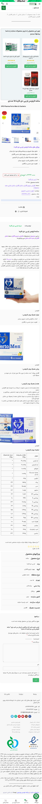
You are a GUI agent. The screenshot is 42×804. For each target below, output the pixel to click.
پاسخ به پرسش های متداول (13, 725)
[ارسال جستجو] (3, 8)
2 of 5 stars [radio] (29, 639)
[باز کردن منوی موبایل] (40, 4)
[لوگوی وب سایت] (33, 4)
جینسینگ (8, 259)
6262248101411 (26, 194)
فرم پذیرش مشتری (15, 722)
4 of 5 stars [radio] (27, 639)
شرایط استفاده (16, 727)
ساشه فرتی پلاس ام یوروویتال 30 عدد (31, 57)
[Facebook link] (29, 716)
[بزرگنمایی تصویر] (37, 133)
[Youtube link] (22, 716)
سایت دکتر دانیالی (29, 238)
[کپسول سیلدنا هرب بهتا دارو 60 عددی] (30, 78)
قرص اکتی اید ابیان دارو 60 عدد (11, 56)
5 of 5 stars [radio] (26, 639)
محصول (33, 236)
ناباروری (23, 191)
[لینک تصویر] (33, 743)
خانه (39, 15)
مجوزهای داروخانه (35, 725)
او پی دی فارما (32, 179)
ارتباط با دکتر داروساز (35, 722)
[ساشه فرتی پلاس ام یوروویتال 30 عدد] (30, 46)
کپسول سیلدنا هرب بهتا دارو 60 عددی (31, 89)
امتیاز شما (36, 639)
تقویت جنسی (30, 191)
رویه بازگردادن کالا (16, 732)
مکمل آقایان (12, 15)
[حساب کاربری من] (7, 4)
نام (38, 665)
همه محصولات (31, 15)
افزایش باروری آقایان (34, 17)
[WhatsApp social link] (18, 211)
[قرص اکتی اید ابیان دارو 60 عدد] (11, 46)
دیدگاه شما (35, 642)
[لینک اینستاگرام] (26, 716)
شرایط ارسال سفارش (35, 729)
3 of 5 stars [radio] (28, 639)
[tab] (28, 226)
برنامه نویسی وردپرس (23, 792)
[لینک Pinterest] (19, 716)
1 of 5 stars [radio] (31, 639)
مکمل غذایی (21, 15)
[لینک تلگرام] (15, 211)
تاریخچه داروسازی (16, 729)
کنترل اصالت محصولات (34, 732)
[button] (30, 66)
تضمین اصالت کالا (35, 727)
